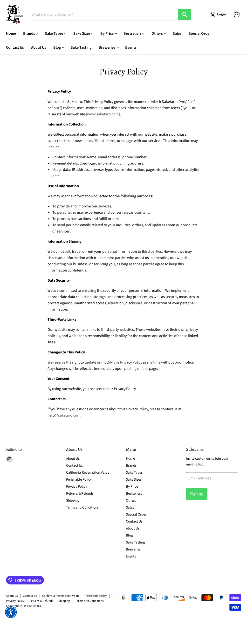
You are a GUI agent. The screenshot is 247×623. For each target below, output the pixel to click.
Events (131, 47)
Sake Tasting (81, 47)
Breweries (107, 47)
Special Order (200, 33)
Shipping (73, 500)
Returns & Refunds (79, 493)
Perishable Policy (79, 479)
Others (157, 33)
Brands (29, 33)
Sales (177, 33)
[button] (11, 612)
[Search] (184, 14)
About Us (38, 47)
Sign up (197, 494)
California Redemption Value (87, 472)
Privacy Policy (76, 486)
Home (11, 33)
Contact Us (15, 47)
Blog (57, 47)
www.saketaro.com (103, 114)
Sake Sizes (82, 33)
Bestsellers (133, 33)
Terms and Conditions (82, 507)
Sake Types (54, 33)
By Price (107, 33)
